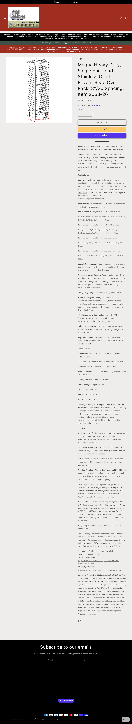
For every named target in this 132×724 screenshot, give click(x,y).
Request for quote (102, 129)
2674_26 (121, 217)
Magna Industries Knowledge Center (66, 687)
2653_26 (89, 233)
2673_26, (81, 220)
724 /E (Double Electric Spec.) (96, 189)
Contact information (78, 719)
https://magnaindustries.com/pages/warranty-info (99, 570)
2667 (90, 243)
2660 (80, 246)
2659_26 (81, 230)
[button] (4, 17)
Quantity (81, 109)
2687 (91, 256)
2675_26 (113, 217)
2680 (80, 259)
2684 (106, 256)
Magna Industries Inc (17, 719)
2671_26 (97, 220)
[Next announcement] (128, 49)
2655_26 (115, 230)
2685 (101, 256)
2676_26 (105, 217)
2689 (80, 256)
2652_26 (98, 233)
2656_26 (106, 230)
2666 (95, 243)
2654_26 (81, 233)
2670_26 (105, 220)
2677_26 (97, 217)
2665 (100, 243)
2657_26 (98, 230)
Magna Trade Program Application (66, 692)
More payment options (102, 140)
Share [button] (82, 621)
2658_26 (90, 230)
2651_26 (106, 233)
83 (112, 256)
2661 (121, 243)
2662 (116, 243)
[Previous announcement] (4, 49)
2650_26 (114, 233)
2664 (106, 243)
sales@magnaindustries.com (92, 199)
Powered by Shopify (30, 719)
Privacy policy (43, 719)
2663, (111, 243)
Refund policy (53, 719)
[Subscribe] (83, 660)
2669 (80, 243)
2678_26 (89, 217)
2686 (96, 256)
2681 (122, 256)
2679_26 (81, 217)
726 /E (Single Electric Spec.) (97, 186)
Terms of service (65, 719)
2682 (117, 256)
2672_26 (89, 220)
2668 (85, 243)
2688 (85, 256)
